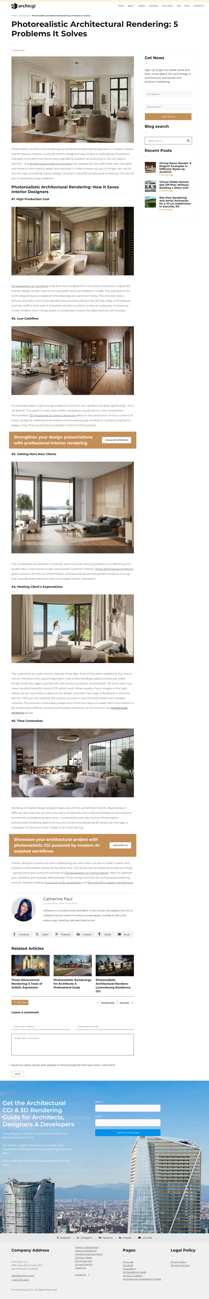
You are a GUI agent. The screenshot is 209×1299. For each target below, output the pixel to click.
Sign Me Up (168, 116)
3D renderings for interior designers (53, 415)
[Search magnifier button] (188, 140)
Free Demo (129, 1268)
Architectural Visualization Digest (142, 1278)
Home (14, 16)
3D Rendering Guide (134, 1272)
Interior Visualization (87, 1247)
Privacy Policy (178, 1261)
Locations (80, 1274)
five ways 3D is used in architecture (110, 882)
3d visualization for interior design (87, 872)
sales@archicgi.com (22, 1275)
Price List (128, 1261)
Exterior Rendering (86, 1250)
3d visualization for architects (29, 286)
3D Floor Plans (83, 1257)
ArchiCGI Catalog (133, 1275)
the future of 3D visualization (63, 882)
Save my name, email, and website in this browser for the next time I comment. (63, 1065)
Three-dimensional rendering (114, 568)
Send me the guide (128, 1132)
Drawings (80, 1267)
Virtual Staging (84, 1264)
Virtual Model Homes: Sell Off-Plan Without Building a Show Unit (174, 185)
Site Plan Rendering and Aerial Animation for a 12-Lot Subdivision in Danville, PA (175, 202)
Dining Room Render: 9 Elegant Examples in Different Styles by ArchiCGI (175, 168)
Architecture (24, 16)
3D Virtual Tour (83, 1260)
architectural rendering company (51, 163)
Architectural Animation (89, 1254)
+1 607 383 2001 (20, 1279)
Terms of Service (180, 1265)
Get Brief (128, 1265)
